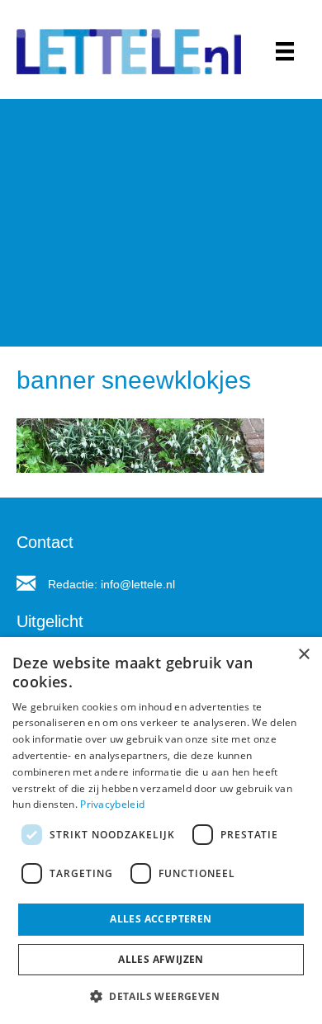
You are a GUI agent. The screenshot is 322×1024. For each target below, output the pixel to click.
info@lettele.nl (138, 584)
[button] (161, 995)
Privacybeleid (112, 804)
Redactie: (74, 584)
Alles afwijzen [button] (161, 959)
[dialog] (161, 830)
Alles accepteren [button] (160, 919)
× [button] (303, 655)
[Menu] (284, 51)
